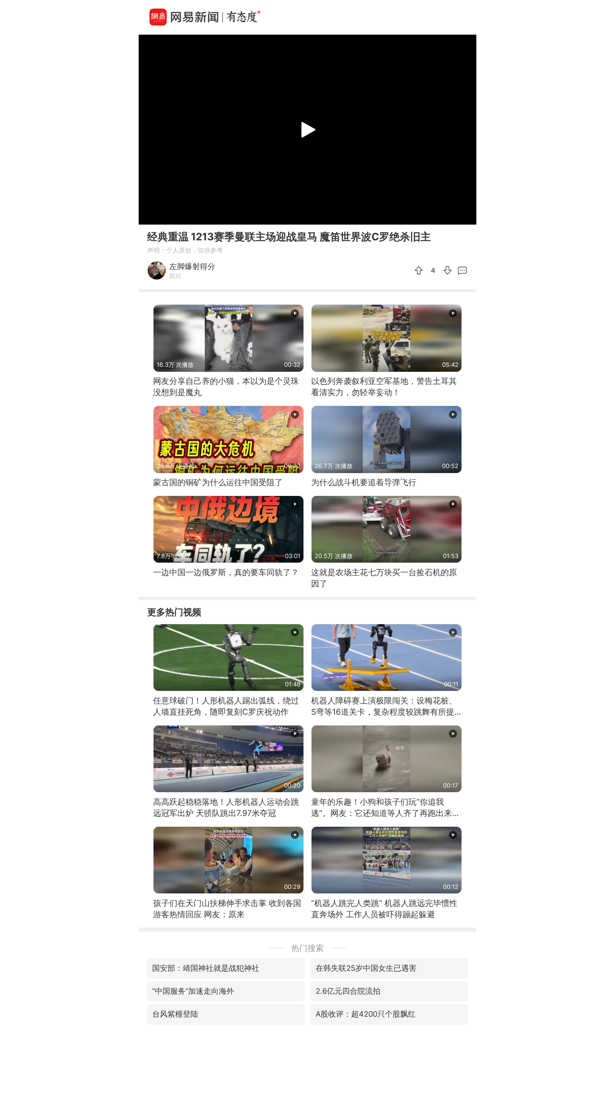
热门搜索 (307, 948)
